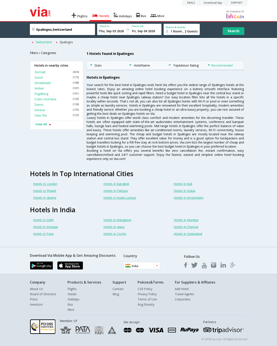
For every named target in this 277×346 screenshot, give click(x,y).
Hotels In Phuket (44, 191)
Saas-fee (56, 115)
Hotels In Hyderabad (188, 234)
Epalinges (66, 42)
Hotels (72, 294)
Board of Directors (43, 294)
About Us (36, 289)
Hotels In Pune (43, 234)
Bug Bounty (146, 304)
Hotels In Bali (183, 184)
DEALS (191, 3)
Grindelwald (56, 83)
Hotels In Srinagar (45, 227)
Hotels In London (45, 184)
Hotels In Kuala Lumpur (119, 198)
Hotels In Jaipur (114, 227)
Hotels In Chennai (186, 227)
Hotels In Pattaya (115, 191)
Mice (71, 310)
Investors (36, 304)
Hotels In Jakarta (44, 198)
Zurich (56, 77)
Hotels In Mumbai (186, 220)
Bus (70, 304)
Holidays (73, 299)
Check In (104, 26)
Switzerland (44, 42)
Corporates (183, 299)
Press (34, 299)
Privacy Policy (147, 294)
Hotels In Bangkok (116, 184)
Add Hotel (182, 289)
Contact (118, 289)
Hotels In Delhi (43, 220)
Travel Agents (184, 294)
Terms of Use (147, 299)
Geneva (56, 110)
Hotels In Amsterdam (188, 198)
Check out (137, 26)
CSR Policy (145, 289)
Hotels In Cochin (114, 234)
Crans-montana (56, 99)
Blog (116, 294)
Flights (72, 289)
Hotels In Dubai (184, 191)
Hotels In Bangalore (117, 220)
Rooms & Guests (175, 27)
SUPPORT (237, 3)
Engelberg (56, 94)
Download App (213, 3)
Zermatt (56, 72)
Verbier (56, 88)
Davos (56, 104)
